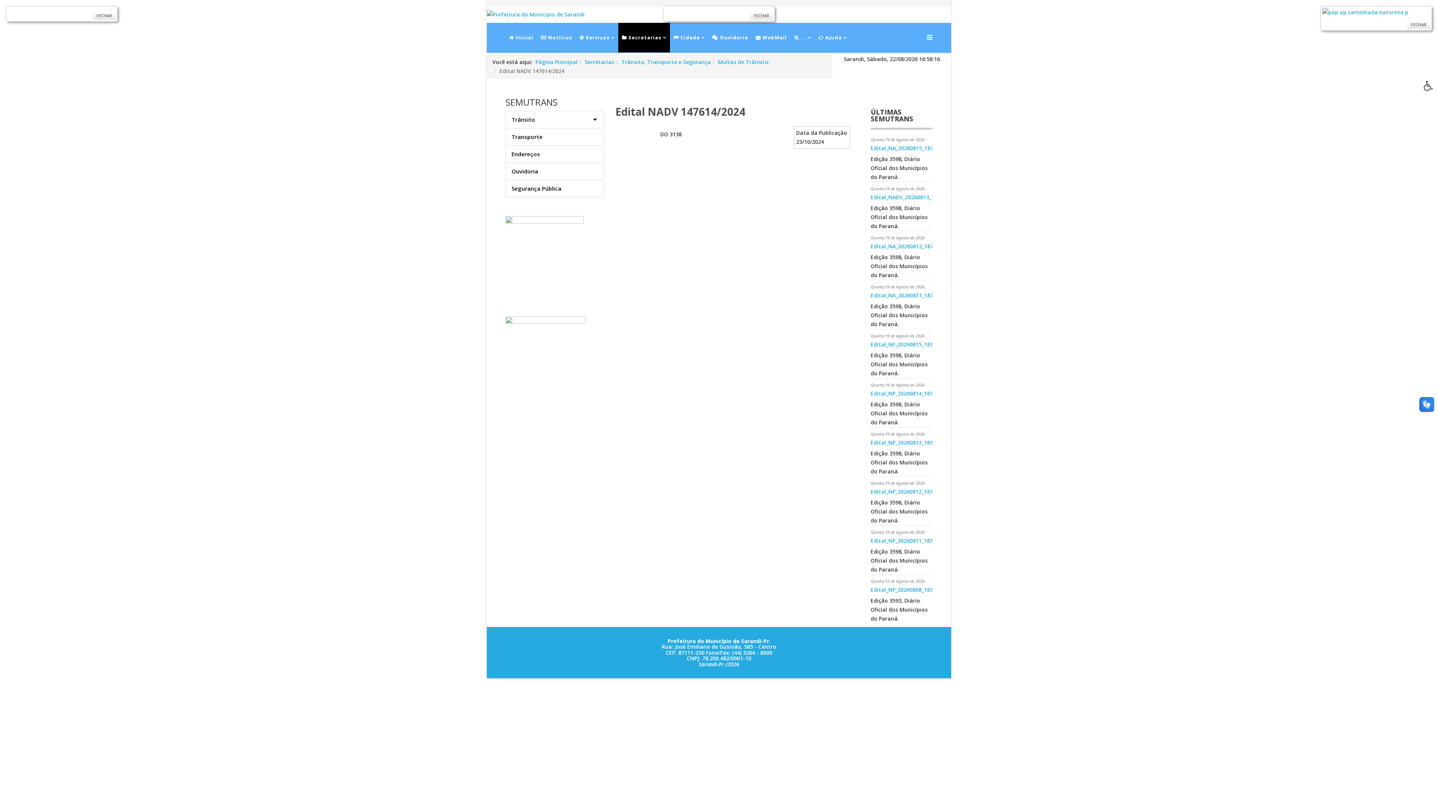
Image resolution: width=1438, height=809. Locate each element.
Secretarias (644, 37)
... (802, 37)
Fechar (104, 15)
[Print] (618, 93)
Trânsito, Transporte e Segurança (666, 62)
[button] (1431, 88)
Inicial (523, 37)
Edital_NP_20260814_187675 (906, 393)
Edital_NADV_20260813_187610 (910, 197)
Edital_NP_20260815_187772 (906, 344)
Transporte (527, 136)
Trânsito (523, 119)
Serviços (597, 37)
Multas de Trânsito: (744, 62)
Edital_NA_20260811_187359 (906, 295)
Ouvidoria (733, 37)
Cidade (689, 37)
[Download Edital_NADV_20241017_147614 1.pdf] (636, 145)
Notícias (559, 37)
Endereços (526, 154)
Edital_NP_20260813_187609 (906, 442)
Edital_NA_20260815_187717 (906, 148)
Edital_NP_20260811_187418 (906, 540)
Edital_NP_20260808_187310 (906, 589)
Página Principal (556, 62)
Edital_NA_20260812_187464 (906, 246)
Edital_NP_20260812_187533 (906, 491)
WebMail (774, 37)
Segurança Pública (536, 188)
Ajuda (833, 37)
